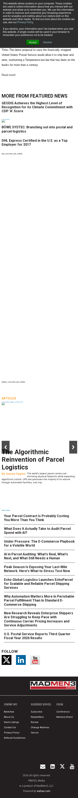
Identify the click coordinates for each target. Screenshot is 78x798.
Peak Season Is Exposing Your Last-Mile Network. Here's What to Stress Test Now (37, 569)
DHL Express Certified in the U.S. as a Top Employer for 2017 (35, 143)
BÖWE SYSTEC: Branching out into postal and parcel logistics (37, 129)
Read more (8, 74)
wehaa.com (43, 791)
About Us (9, 717)
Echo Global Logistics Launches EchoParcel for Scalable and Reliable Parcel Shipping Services (38, 584)
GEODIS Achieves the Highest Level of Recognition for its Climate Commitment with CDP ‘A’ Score (37, 107)
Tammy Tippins (16, 473)
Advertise (9, 711)
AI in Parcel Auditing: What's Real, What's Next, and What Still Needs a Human (36, 556)
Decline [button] (47, 42)
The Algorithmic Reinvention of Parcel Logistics (33, 459)
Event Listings (11, 722)
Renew (34, 722)
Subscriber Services (41, 704)
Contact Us (10, 727)
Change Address (40, 727)
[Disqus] (39, 213)
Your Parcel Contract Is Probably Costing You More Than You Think (36, 518)
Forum (59, 704)
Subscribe (36, 711)
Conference (63, 711)
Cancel (34, 732)
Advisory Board (64, 717)
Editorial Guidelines (14, 738)
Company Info (10, 704)
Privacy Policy (25, 22)
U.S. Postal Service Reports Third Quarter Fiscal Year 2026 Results (37, 636)
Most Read (6, 510)
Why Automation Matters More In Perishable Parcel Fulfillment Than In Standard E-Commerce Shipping (39, 600)
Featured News (48, 96)
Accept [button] (33, 42)
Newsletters (37, 717)
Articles (9, 398)
